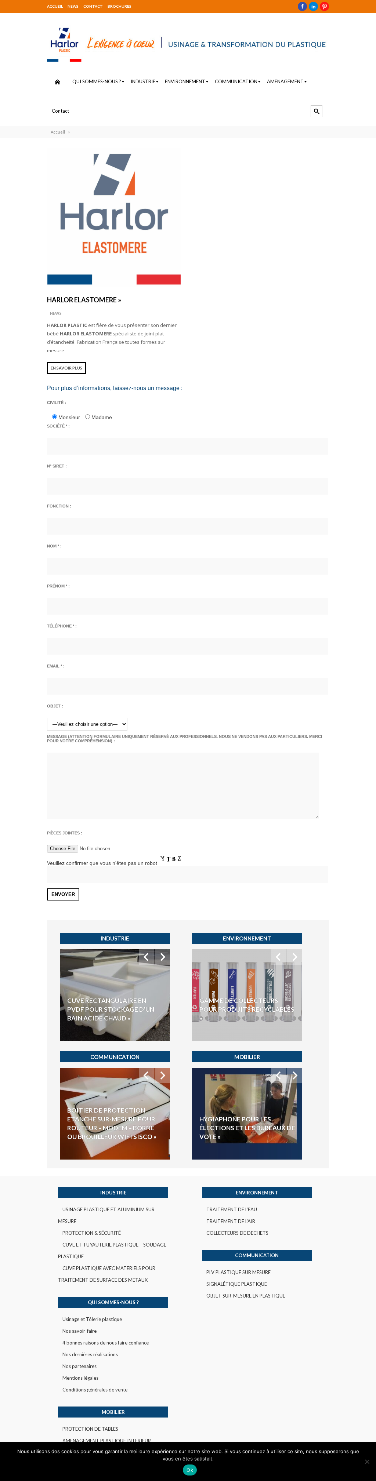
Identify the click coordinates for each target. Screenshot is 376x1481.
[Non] (366, 1461)
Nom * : (54, 546)
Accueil (55, 6)
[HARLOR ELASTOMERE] (114, 217)
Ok (190, 1470)
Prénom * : (58, 586)
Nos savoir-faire (79, 1331)
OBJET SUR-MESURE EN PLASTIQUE (245, 1296)
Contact (93, 6)
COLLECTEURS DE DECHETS (237, 1233)
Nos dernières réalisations (90, 1354)
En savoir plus (66, 367)
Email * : (56, 666)
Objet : (55, 706)
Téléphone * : (62, 626)
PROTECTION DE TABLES (90, 1429)
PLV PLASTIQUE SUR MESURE (238, 1272)
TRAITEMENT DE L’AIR (230, 1221)
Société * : (58, 426)
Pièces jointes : (64, 833)
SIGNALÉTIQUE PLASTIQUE (236, 1284)
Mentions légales (80, 1378)
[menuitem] (57, 82)
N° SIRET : (57, 466)
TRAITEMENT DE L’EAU (231, 1209)
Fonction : (59, 506)
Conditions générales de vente (94, 1390)
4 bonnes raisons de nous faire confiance (105, 1343)
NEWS (73, 6)
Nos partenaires (79, 1366)
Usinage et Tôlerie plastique (92, 1319)
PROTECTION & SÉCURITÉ (91, 1233)
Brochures (119, 6)
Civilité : (56, 402)
